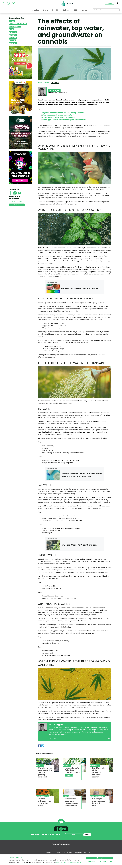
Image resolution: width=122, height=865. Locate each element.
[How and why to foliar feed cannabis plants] (74, 765)
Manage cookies (106, 861)
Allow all (99, 858)
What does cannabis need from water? (57, 115)
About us (49, 852)
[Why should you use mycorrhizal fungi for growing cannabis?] (47, 765)
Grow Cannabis (61, 854)
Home (40, 83)
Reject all (91, 861)
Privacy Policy (61, 862)
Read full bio (54, 738)
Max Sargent (54, 90)
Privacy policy (79, 854)
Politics (12, 43)
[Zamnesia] (20, 62)
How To (12, 32)
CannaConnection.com (67, 3)
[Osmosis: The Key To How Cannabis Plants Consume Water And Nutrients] (53, 475)
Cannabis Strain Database (64, 852)
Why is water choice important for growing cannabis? (63, 113)
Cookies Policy (75, 862)
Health (12, 40)
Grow (11, 21)
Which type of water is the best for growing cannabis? (64, 119)
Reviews (12, 35)
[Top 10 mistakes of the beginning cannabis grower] (101, 765)
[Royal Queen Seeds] (20, 132)
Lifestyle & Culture (17, 24)
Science (12, 38)
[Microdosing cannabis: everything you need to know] (74, 796)
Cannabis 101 (14, 27)
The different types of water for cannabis (58, 117)
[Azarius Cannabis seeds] (20, 97)
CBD (11, 29)
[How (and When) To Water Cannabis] (53, 545)
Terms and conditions (82, 852)
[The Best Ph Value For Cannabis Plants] (53, 288)
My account (50, 854)
